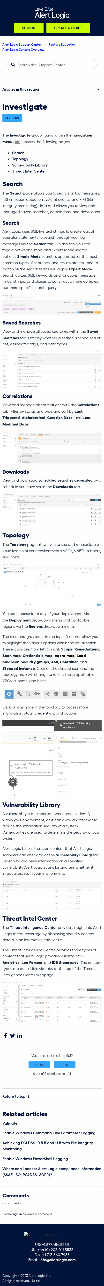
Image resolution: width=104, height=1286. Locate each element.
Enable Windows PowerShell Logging (35, 1158)
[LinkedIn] (19, 1036)
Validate (9, 1123)
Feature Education (62, 44)
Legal (36, 1280)
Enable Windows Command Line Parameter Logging (49, 1132)
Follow (12, 118)
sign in (17, 1214)
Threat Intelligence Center (33, 927)
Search (18, 152)
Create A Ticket (68, 28)
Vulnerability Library (30, 165)
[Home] (52, 13)
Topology (20, 158)
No (66, 1064)
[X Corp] (12, 1036)
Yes (41, 1064)
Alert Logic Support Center (21, 44)
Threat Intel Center (29, 171)
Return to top (14, 1096)
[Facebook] (5, 1036)
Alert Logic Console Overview (23, 49)
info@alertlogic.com (57, 1259)
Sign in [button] (29, 28)
